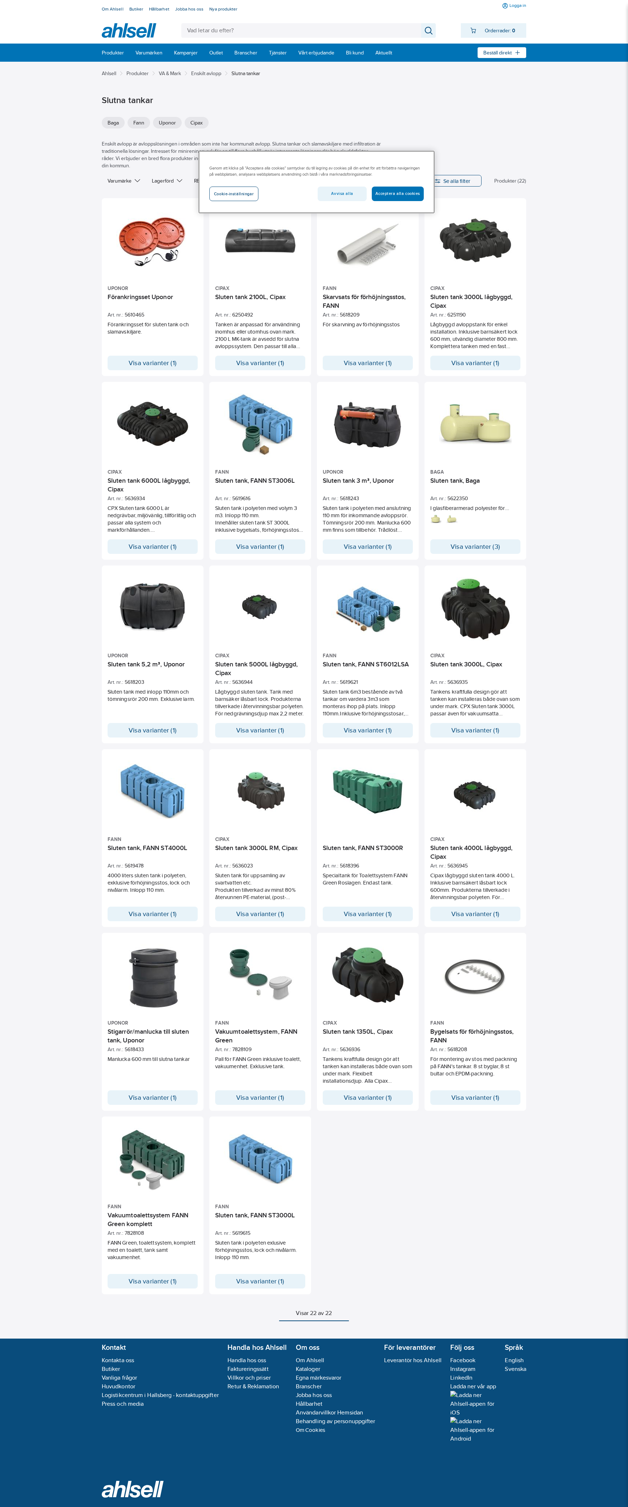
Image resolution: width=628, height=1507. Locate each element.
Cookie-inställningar (234, 194)
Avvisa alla (342, 193)
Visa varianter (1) (153, 363)
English (514, 1360)
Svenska (515, 1368)
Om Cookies (310, 1430)
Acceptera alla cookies (397, 193)
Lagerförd (163, 181)
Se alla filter (457, 181)
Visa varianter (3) (475, 546)
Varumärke (120, 181)
